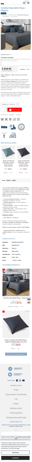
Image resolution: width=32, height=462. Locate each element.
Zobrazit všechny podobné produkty (16, 354)
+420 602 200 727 (18, 369)
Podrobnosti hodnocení (22, 15)
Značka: (6, 16)
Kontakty (16, 403)
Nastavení (15, 453)
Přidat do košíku (16, 109)
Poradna (16, 389)
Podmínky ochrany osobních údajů (16, 417)
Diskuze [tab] (8, 180)
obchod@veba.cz (18, 374)
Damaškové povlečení (17, 242)
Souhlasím (15, 458)
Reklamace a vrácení (16, 408)
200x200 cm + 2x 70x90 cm (13, 306)
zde (18, 448)
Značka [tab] (14, 180)
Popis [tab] (3, 180)
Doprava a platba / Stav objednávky (16, 394)
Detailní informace (5, 55)
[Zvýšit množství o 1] (6, 109)
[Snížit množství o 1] (6, 111)
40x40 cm (6, 172)
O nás (16, 399)
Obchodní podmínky (16, 413)
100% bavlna (15, 251)
